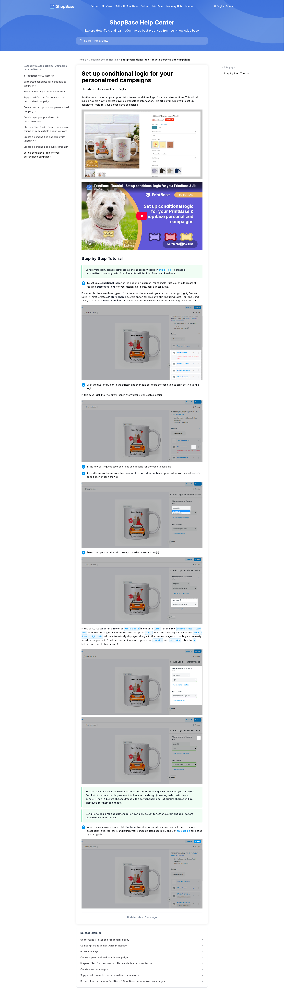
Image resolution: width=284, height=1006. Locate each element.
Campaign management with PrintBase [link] (103, 945)
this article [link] (165, 269)
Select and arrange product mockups (44, 91)
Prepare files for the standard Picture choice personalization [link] (116, 963)
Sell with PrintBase (152, 6)
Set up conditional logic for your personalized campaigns (42, 154)
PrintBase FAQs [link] (89, 951)
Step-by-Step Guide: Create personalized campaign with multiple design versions (47, 129)
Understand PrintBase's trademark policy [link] (104, 939)
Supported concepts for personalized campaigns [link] (109, 975)
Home (83, 59)
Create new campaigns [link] (94, 969)
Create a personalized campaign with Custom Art (44, 138)
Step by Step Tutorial (104, 258)
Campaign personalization (103, 59)
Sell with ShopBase (126, 6)
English (123, 89)
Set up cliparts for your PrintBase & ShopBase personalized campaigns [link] (122, 981)
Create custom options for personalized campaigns (46, 109)
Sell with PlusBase (102, 6)
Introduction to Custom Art (39, 75)
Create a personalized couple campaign (46, 146)
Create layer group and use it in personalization (41, 119)
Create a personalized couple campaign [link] (104, 957)
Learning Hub (174, 6)
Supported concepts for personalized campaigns (45, 83)
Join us (189, 6)
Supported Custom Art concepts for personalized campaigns (44, 99)
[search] (143, 40)
